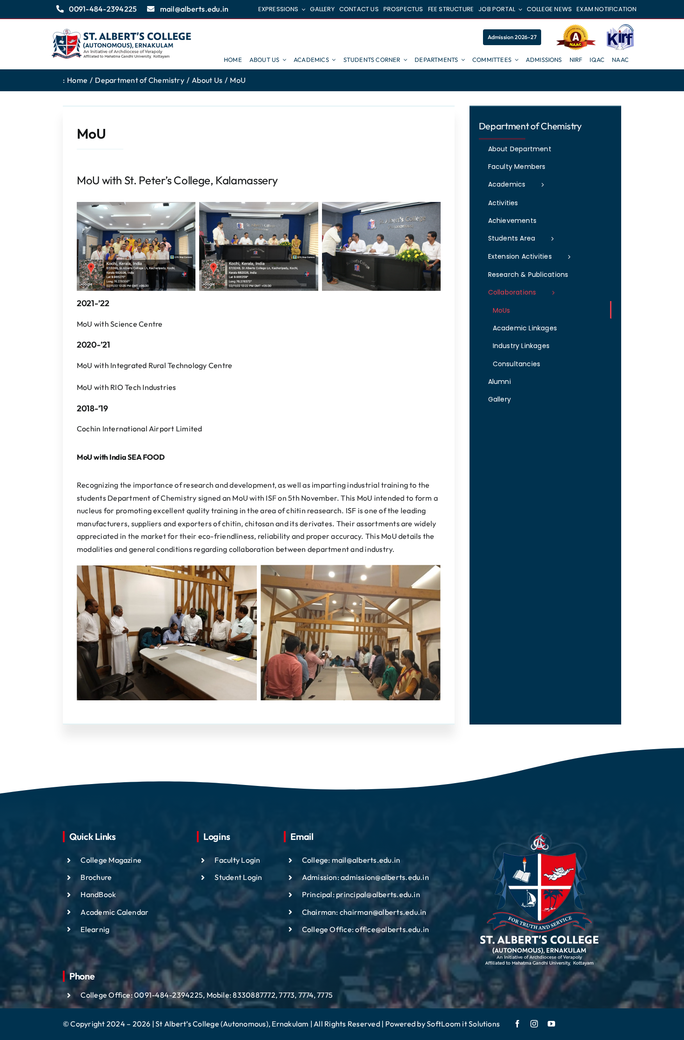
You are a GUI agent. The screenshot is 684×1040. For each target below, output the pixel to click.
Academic (98, 912)
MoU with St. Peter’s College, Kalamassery (177, 180)
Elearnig (94, 929)
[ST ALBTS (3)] (121, 44)
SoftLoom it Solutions (463, 1023)
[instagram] (534, 1023)
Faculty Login (237, 860)
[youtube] (551, 1023)
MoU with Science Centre (120, 324)
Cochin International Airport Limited (139, 428)
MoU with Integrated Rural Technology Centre (154, 365)
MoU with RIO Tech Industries (126, 387)
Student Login (238, 877)
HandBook (98, 894)
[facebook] (517, 1023)
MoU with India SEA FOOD (120, 457)
